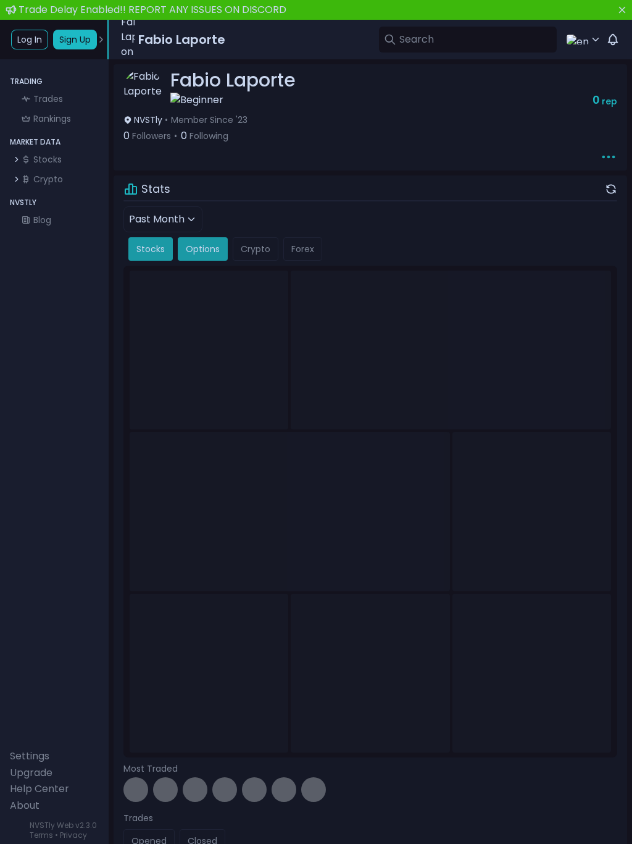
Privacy (73, 835)
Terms (41, 835)
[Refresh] (611, 189)
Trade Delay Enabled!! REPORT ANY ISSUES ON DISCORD (152, 9)
